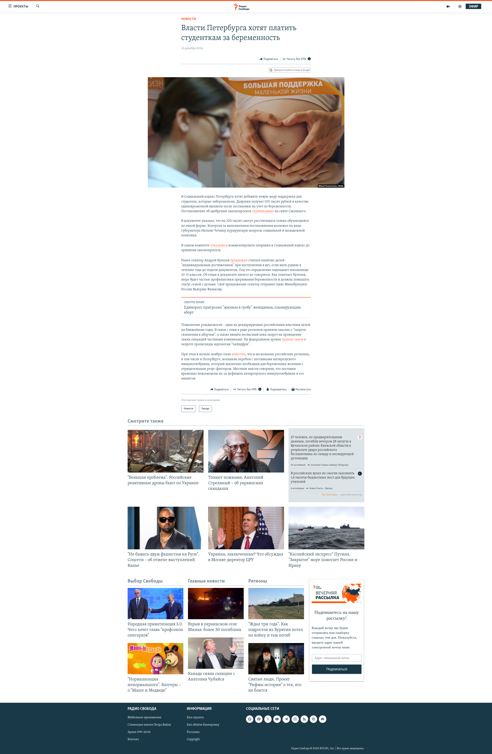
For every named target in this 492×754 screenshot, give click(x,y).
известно (238, 354)
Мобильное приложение (144, 717)
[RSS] (304, 719)
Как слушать (195, 717)
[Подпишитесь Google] (249, 719)
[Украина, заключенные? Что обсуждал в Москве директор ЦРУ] (246, 528)
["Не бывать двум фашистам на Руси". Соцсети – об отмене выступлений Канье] (166, 528)
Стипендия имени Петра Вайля (149, 724)
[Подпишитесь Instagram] (295, 719)
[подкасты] (460, 6)
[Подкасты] (313, 719)
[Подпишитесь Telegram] (286, 719)
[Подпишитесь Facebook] (258, 719)
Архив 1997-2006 (139, 732)
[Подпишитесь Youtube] (277, 719)
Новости (188, 19)
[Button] (269, 59)
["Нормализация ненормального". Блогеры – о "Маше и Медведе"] (155, 658)
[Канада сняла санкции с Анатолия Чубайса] (216, 653)
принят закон (292, 339)
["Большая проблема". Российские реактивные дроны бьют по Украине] (166, 451)
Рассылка (193, 732)
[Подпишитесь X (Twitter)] (268, 719)
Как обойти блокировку (203, 724)
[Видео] (448, 6)
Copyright (193, 739)
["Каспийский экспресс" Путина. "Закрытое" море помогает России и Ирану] (326, 528)
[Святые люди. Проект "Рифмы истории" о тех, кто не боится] (276, 658)
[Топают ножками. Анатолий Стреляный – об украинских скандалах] (246, 451)
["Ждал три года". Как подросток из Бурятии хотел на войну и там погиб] (276, 603)
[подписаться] (322, 719)
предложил (239, 260)
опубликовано (263, 211)
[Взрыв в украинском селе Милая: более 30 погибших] (216, 603)
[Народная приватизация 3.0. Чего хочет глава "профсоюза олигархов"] (155, 603)
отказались (219, 245)
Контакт (133, 739)
